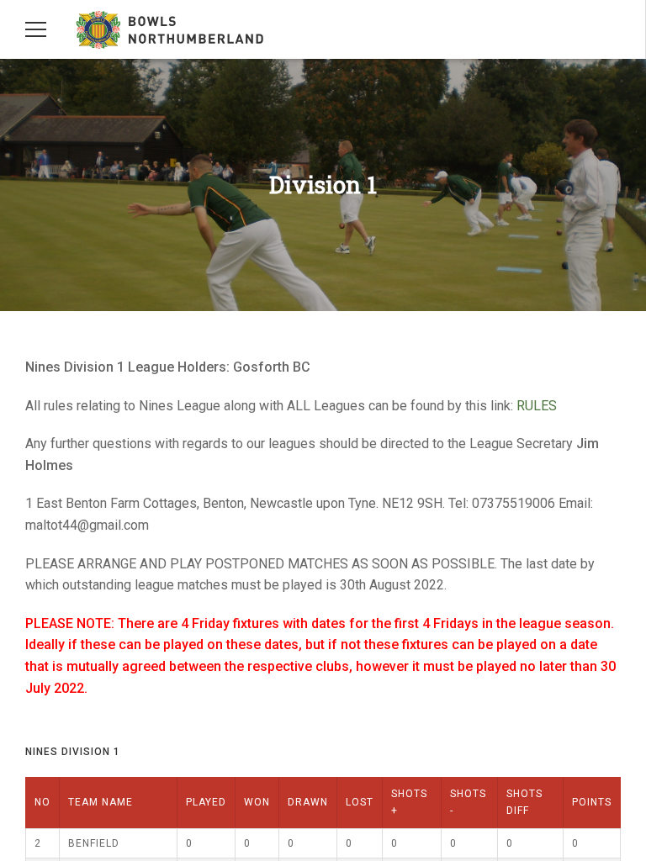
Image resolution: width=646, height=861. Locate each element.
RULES (536, 406)
